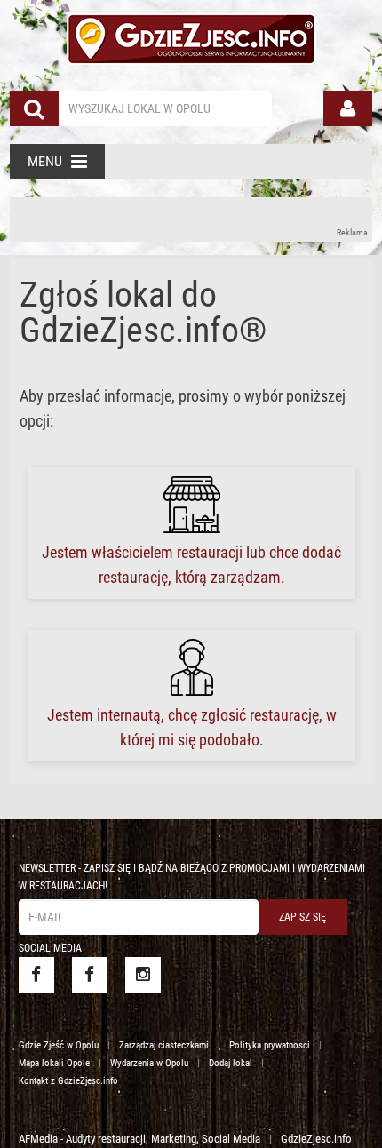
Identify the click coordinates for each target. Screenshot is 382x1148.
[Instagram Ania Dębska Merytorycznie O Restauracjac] (143, 975)
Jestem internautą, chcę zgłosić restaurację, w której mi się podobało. (192, 727)
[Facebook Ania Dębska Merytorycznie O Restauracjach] (89, 975)
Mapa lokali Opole (54, 1063)
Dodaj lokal (230, 1063)
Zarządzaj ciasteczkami (164, 1045)
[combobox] (165, 108)
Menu (45, 161)
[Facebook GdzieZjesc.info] (36, 975)
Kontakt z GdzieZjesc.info (68, 1081)
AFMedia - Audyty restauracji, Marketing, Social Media (139, 1138)
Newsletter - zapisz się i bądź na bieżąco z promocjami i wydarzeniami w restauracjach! (192, 877)
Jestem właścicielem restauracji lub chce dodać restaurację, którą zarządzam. (191, 564)
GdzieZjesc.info (316, 1138)
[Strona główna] (191, 36)
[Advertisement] (191, 219)
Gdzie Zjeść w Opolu (59, 1045)
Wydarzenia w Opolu (149, 1063)
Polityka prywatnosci (269, 1045)
